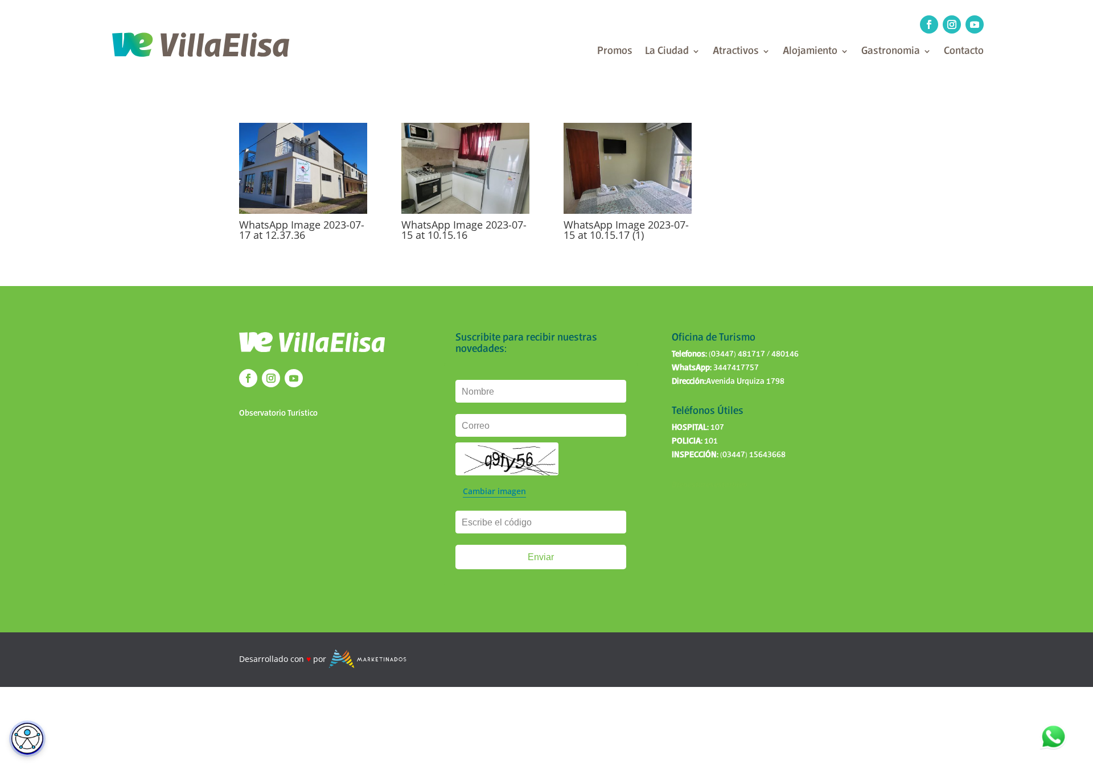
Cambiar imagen (494, 491)
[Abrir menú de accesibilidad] (27, 739)
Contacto (964, 52)
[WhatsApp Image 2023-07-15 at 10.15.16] (465, 210)
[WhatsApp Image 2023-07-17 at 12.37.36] (303, 210)
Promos (614, 52)
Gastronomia (890, 52)
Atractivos (736, 52)
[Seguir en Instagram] (952, 24)
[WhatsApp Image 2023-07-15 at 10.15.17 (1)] (628, 210)
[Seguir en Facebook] (929, 24)
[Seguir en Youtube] (974, 24)
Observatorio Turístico (278, 413)
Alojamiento (810, 52)
